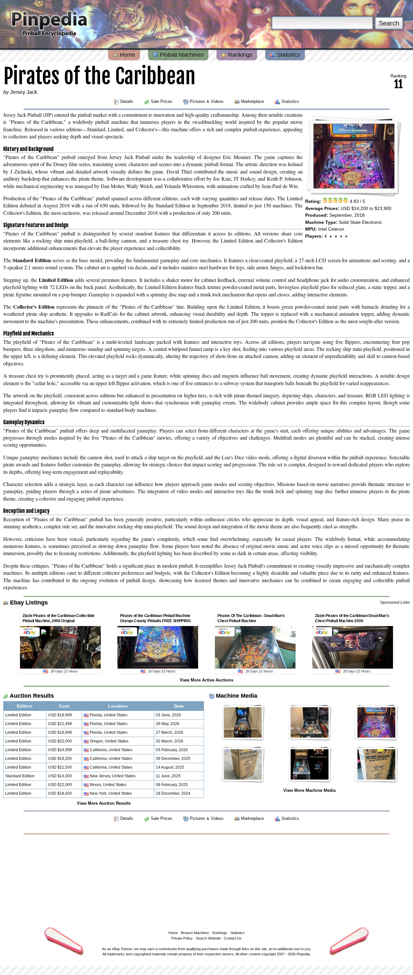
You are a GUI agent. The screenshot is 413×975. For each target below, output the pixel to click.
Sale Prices (161, 101)
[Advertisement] (206, 881)
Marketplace (252, 101)
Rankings (239, 55)
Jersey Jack (23, 92)
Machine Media (236, 695)
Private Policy (182, 938)
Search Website (208, 938)
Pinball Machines (181, 55)
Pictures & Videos (206, 101)
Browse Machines (195, 933)
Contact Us (233, 938)
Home (126, 55)
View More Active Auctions (206, 680)
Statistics (287, 55)
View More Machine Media (309, 790)
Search (389, 23)
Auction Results (32, 695)
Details (127, 101)
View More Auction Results (104, 803)
